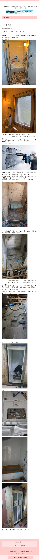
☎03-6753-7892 (20, 557)
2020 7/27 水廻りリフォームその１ (14, 31)
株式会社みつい (15, 551)
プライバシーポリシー (19, 553)
